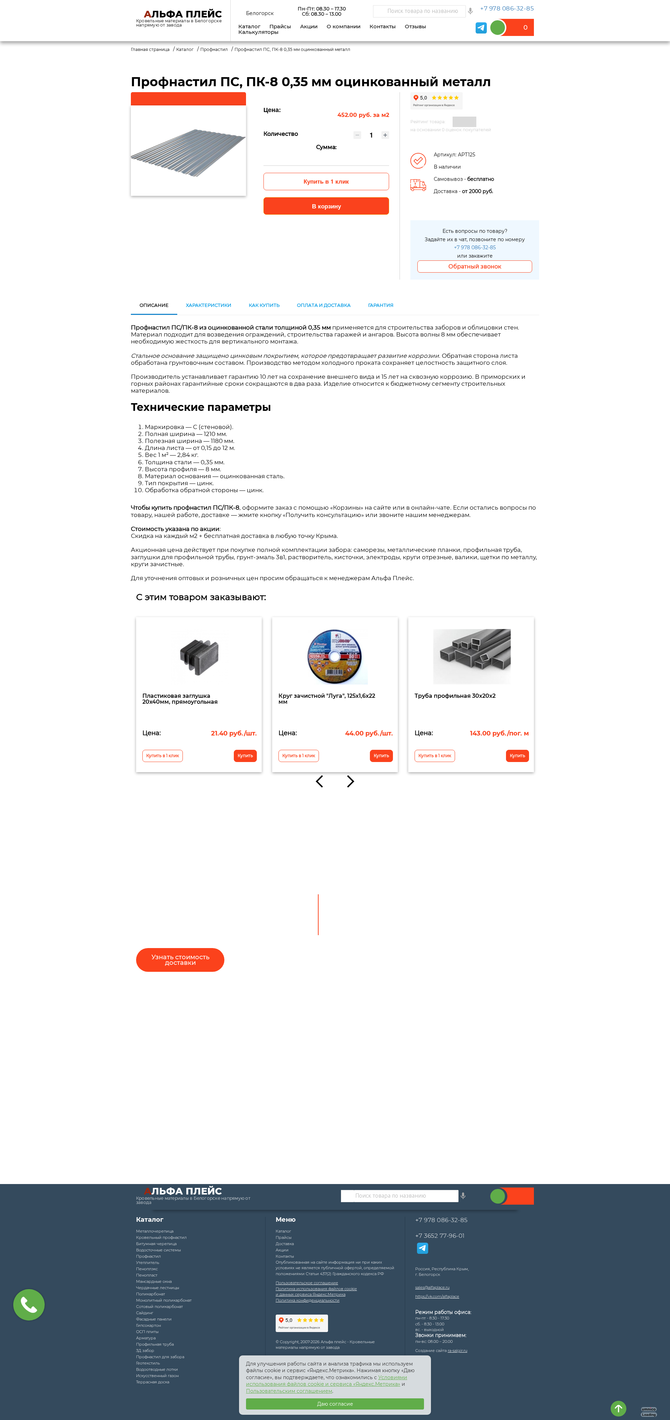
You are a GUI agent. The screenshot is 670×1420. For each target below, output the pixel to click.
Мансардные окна (154, 1281)
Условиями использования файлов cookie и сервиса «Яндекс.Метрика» (326, 1381)
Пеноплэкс (147, 1268)
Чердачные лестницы (157, 1287)
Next (348, 781)
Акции (309, 26)
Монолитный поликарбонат (164, 1300)
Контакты (383, 26)
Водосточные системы (158, 1250)
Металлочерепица (154, 1231)
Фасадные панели (154, 1319)
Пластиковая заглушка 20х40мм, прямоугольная (180, 699)
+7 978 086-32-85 (475, 247)
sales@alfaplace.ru (432, 1287)
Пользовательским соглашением (289, 1391)
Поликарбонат (150, 1294)
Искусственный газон (157, 1375)
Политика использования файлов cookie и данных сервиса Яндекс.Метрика (316, 1291)
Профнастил (148, 1256)
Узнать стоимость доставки (180, 960)
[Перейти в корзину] (514, 27)
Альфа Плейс (183, 14)
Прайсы (280, 26)
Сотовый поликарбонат (159, 1306)
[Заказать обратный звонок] (498, 1196)
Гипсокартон (148, 1325)
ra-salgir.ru (457, 1350)
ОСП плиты (147, 1331)
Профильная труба (155, 1344)
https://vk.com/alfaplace (437, 1296)
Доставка (285, 1243)
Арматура (146, 1338)
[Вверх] (618, 1409)
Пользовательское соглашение (307, 1282)
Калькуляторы (258, 32)
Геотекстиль (148, 1363)
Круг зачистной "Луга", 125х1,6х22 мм (326, 699)
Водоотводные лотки (157, 1369)
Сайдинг (144, 1312)
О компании (343, 26)
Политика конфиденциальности (308, 1300)
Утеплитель (147, 1262)
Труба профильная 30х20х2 (455, 696)
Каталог (249, 26)
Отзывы (415, 26)
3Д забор (145, 1350)
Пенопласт (146, 1275)
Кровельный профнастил (161, 1237)
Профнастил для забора (160, 1356)
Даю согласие (335, 1404)
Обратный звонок (474, 266)
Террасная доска (152, 1382)
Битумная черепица (156, 1243)
